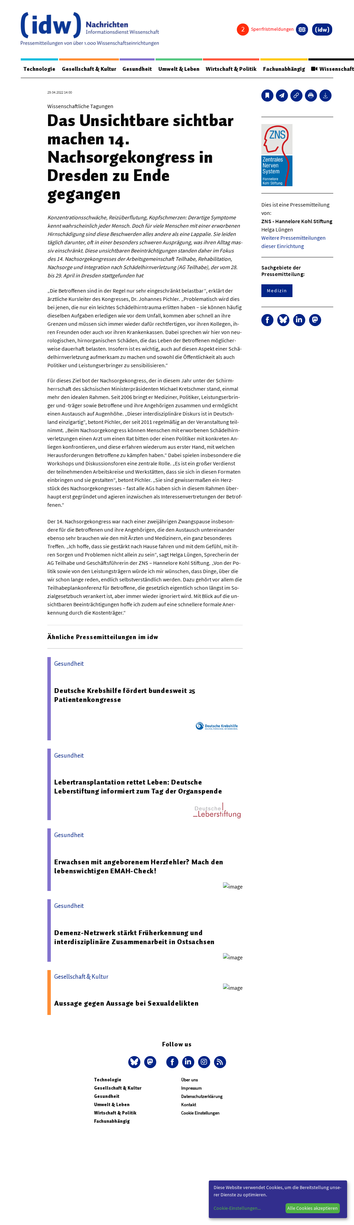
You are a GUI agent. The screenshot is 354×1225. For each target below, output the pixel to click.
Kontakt (188, 1105)
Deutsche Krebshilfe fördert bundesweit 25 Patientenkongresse (125, 695)
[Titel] (267, 95)
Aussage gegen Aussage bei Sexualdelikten (126, 1003)
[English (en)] (302, 29)
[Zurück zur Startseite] (90, 29)
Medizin (277, 290)
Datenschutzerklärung (202, 1096)
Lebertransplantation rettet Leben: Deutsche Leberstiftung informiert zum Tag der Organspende (138, 786)
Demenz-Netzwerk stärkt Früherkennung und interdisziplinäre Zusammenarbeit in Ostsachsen (134, 937)
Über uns (189, 1080)
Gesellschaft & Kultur (89, 69)
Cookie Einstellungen (200, 1113)
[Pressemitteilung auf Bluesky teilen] (283, 320)
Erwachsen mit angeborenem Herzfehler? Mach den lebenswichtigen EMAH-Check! (138, 866)
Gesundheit (137, 69)
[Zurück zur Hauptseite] (322, 29)
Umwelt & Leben (178, 69)
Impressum (191, 1088)
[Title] (296, 95)
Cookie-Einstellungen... (237, 1208)
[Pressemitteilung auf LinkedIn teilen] (299, 320)
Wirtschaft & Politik (231, 69)
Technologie (39, 69)
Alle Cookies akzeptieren (312, 1208)
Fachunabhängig (284, 69)
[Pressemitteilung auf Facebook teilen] (267, 320)
